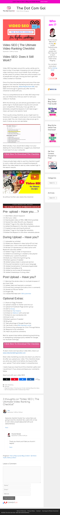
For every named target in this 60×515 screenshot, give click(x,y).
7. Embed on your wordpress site (15, 315)
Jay (8, 410)
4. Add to (9, 309)
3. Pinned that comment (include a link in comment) (22, 287)
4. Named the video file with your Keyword (18, 222)
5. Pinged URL (9, 291)
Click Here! (44, 1)
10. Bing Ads (8, 321)
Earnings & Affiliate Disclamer (50, 511)
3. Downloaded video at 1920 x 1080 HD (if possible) (21, 220)
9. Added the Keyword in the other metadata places (21, 232)
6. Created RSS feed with (17, 293)
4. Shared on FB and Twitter (13, 289)
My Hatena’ (17, 311)
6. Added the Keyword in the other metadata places (22, 226)
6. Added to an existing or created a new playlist (20, 254)
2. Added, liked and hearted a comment (17, 285)
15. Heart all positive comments (15, 331)
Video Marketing (9, 384)
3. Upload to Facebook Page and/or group (18, 307)
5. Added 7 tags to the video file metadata (18, 224)
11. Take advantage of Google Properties (17, 323)
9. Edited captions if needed (13, 260)
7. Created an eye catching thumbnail (17, 228)
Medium (16, 313)
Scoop (12, 309)
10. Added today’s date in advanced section (19, 262)
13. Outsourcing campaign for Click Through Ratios (22, 327)
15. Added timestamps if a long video (16, 272)
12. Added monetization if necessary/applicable (20, 266)
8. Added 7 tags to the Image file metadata (18, 230)
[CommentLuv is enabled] (10, 503)
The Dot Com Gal (31, 8)
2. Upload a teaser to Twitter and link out (18, 304)
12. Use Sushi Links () (17, 325)
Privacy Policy (31, 511)
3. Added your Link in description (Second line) (20, 245)
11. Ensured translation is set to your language (20, 264)
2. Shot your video (10, 218)
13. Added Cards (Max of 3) (13, 268)
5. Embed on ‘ (12, 311)
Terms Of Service (21, 511)
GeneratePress (25, 512)
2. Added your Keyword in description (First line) (20, 243)
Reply (6, 427)
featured (7, 386)
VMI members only (24, 325)
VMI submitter (26, 293)
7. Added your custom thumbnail (15, 256)
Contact (38, 511)
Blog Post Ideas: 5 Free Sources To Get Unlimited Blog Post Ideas (22, 388)
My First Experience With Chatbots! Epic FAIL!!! (17, 389)
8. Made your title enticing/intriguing (17, 258)
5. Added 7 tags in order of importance (17, 251)
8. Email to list (9, 317)
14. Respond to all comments (14, 329)
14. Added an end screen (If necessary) (17, 270)
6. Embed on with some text (16, 313)
